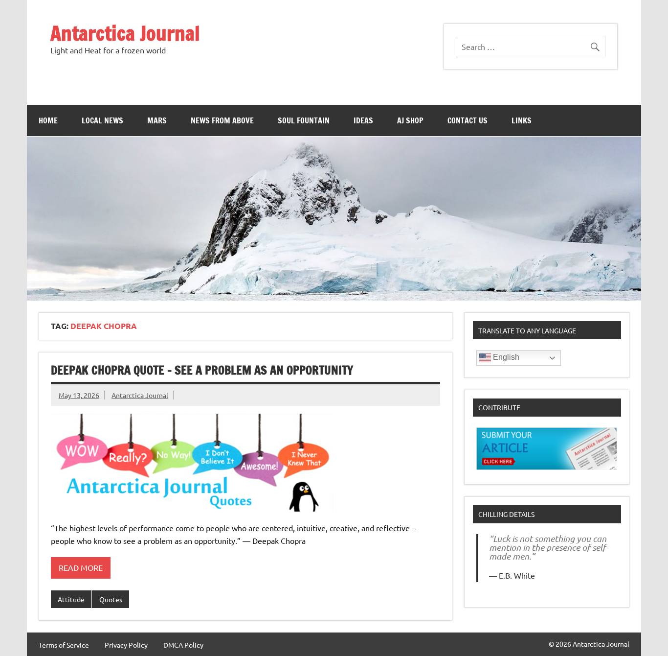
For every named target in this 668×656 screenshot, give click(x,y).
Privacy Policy (126, 644)
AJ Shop (410, 120)
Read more (81, 567)
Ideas (363, 120)
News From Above (222, 120)
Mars (157, 120)
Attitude (71, 599)
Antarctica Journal (125, 33)
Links (522, 120)
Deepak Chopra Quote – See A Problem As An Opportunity (202, 370)
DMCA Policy (183, 644)
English (505, 357)
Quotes (110, 599)
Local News (102, 120)
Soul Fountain (304, 120)
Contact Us (467, 120)
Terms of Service (64, 644)
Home (48, 120)
